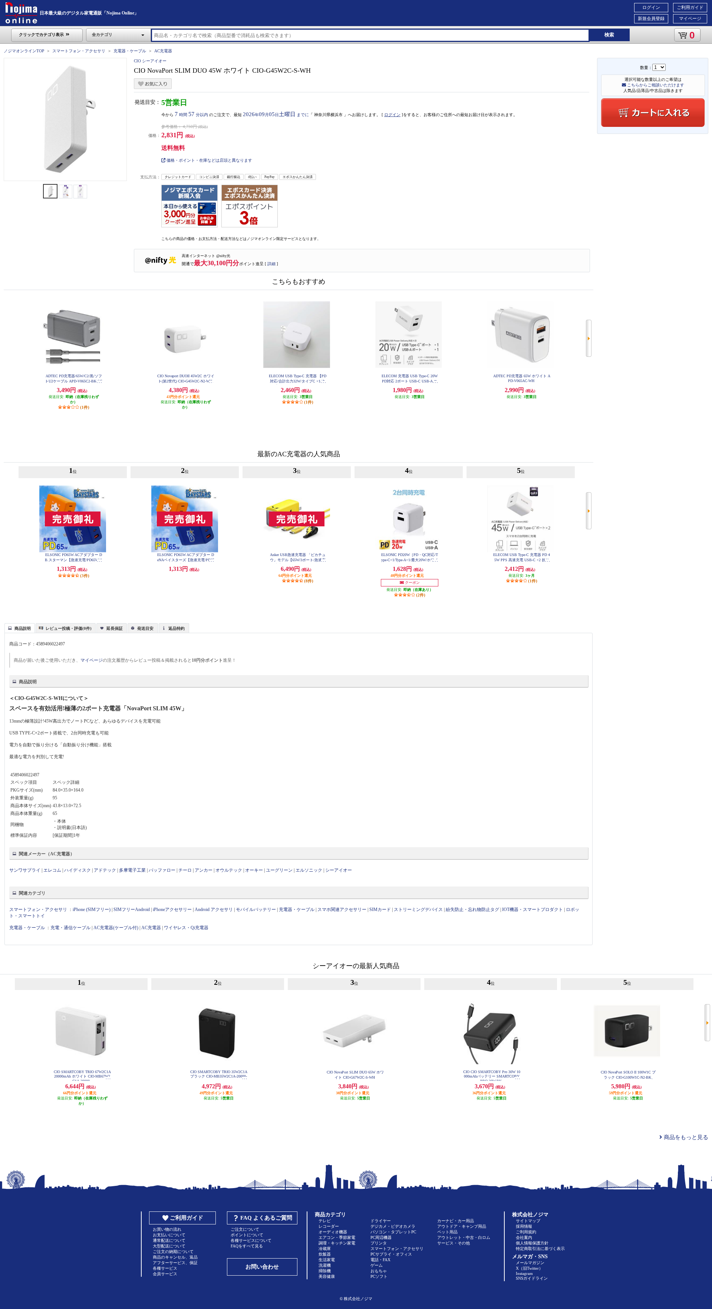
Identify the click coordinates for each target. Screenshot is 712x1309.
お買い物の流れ (167, 1229)
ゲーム (376, 1265)
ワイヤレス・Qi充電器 (186, 927)
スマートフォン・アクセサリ (78, 51)
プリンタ (378, 1243)
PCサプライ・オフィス (391, 1254)
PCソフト (379, 1276)
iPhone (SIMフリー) (92, 909)
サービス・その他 (453, 1243)
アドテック (105, 870)
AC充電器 (163, 51)
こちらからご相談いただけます (655, 85)
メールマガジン (530, 1262)
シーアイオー (338, 870)
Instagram (524, 1273)
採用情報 (524, 1226)
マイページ (690, 18)
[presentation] (18, 627)
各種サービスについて (251, 1240)
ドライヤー (380, 1220)
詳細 (271, 264)
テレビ (325, 1220)
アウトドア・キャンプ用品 (461, 1226)
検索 (609, 34)
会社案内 (524, 1237)
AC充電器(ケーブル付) (115, 927)
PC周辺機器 (381, 1237)
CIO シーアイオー (150, 61)
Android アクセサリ (214, 909)
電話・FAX (380, 1259)
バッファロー (162, 870)
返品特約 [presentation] (176, 628)
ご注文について (245, 1229)
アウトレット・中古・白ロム (463, 1237)
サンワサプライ (24, 870)
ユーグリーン (279, 870)
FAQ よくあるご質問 (266, 1218)
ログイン (651, 7)
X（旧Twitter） (529, 1268)
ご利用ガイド (690, 7)
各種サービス (165, 1268)
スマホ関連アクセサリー (341, 909)
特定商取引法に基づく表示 (540, 1248)
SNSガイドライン (532, 1278)
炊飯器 (325, 1254)
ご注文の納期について (173, 1251)
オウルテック (228, 870)
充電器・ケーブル (129, 51)
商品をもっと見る (685, 1137)
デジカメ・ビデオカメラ (392, 1226)
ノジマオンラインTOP (24, 51)
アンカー (203, 870)
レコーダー (329, 1226)
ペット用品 (447, 1232)
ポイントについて (247, 1235)
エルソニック (309, 870)
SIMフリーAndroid (131, 909)
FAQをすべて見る (247, 1246)
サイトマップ (528, 1220)
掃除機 (325, 1271)
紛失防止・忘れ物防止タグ (472, 909)
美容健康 (327, 1276)
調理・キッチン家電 (337, 1243)
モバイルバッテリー (256, 909)
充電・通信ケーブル (70, 927)
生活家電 (327, 1259)
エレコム (52, 870)
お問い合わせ (262, 1267)
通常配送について (169, 1240)
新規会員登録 (651, 18)
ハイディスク (77, 870)
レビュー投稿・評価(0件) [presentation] (69, 628)
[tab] (19, 628)
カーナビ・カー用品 (455, 1220)
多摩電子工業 (132, 870)
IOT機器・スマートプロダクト (532, 909)
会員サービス (165, 1274)
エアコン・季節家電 (337, 1237)
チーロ (185, 870)
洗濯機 (325, 1265)
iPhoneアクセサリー (172, 909)
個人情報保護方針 (532, 1243)
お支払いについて (169, 1235)
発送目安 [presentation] (145, 628)
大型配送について (169, 1246)
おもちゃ (378, 1271)
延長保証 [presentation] (114, 628)
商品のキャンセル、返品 (175, 1257)
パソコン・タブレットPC (393, 1232)
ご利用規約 (526, 1232)
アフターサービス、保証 (175, 1262)
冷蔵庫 (325, 1248)
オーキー (254, 870)
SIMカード (380, 909)
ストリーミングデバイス (418, 909)
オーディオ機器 (333, 1232)
